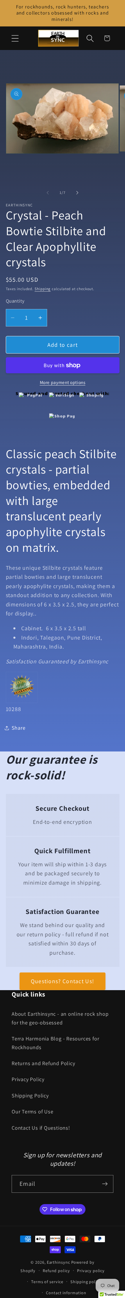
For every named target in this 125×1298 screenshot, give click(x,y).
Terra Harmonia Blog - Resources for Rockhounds (55, 1042)
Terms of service (47, 1281)
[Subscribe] (105, 1184)
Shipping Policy (30, 1095)
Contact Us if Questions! (41, 1127)
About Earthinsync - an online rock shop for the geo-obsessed (60, 1018)
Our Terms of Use (32, 1111)
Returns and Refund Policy (43, 1063)
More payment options (62, 382)
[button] (15, 38)
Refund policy (56, 1270)
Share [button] (19, 727)
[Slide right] (77, 192)
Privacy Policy (28, 1079)
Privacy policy (91, 1270)
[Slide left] (47, 192)
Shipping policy (85, 1281)
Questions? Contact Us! (62, 981)
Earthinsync (58, 1262)
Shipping (43, 288)
